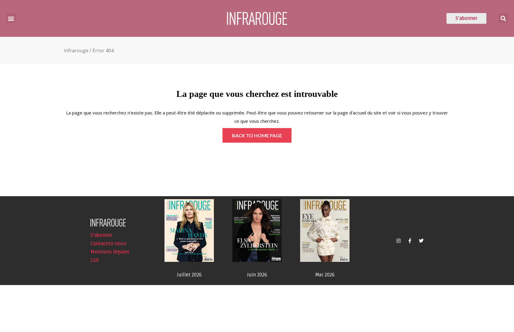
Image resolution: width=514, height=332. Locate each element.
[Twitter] (421, 240)
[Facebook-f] (410, 240)
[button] (11, 18)
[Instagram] (398, 240)
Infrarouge (76, 50)
